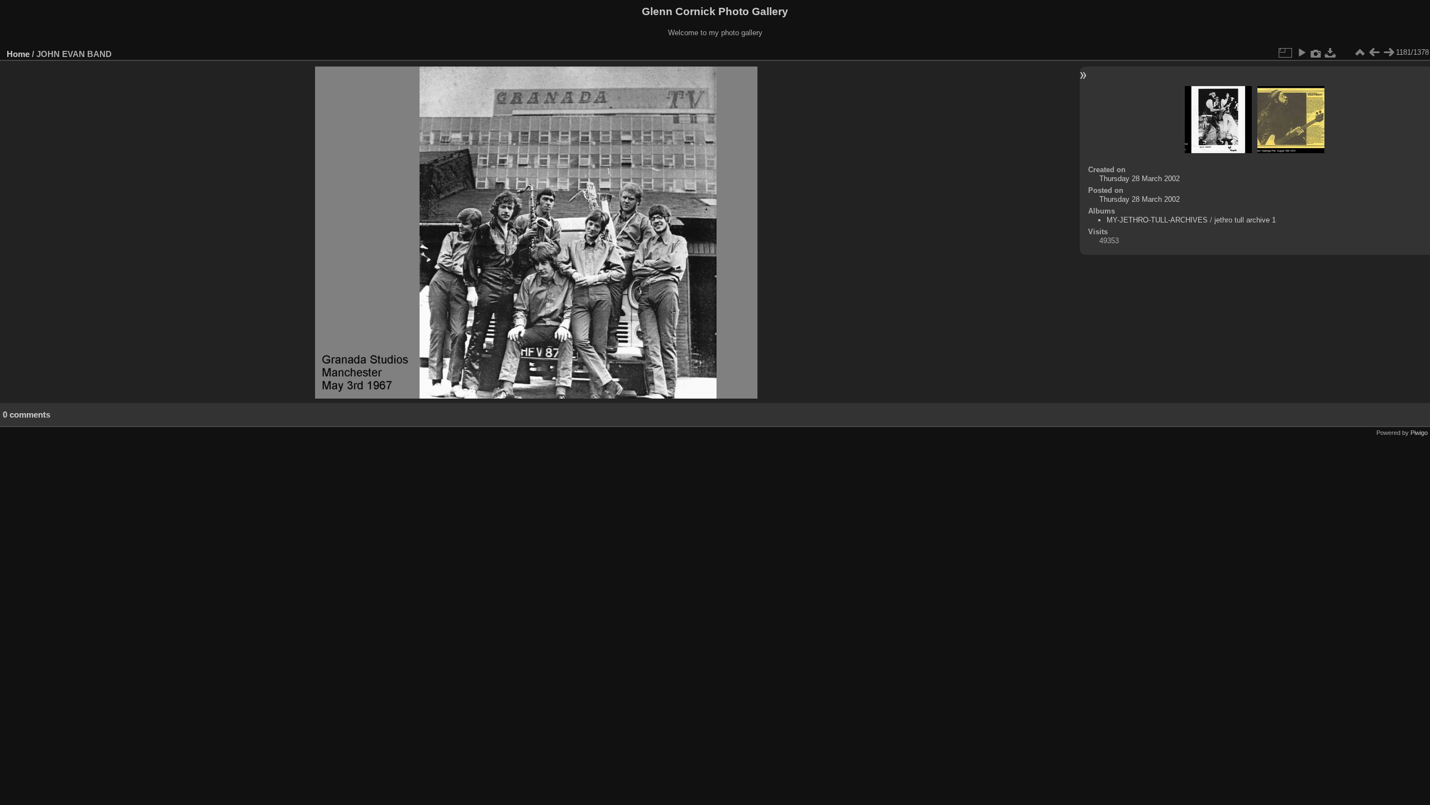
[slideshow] (1301, 52)
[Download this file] (1330, 52)
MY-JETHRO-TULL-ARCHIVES (1157, 220)
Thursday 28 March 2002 (1139, 178)
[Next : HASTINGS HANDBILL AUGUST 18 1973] (1388, 52)
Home (18, 54)
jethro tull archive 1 (1245, 220)
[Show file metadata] (1316, 52)
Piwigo (1419, 432)
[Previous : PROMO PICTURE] (1374, 52)
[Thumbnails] (1359, 52)
